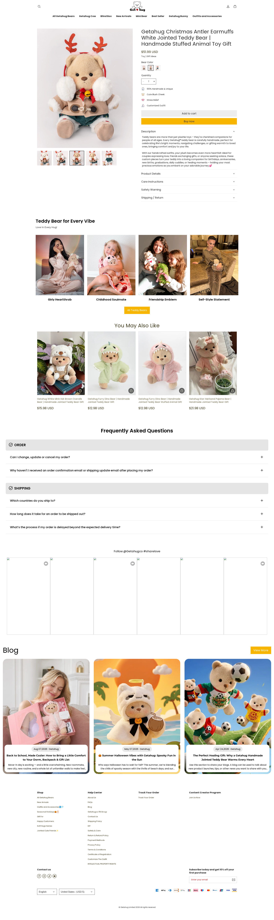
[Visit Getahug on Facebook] (39, 877)
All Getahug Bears (45, 797)
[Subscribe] (233, 879)
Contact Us (93, 816)
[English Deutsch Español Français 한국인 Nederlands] (47, 892)
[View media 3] (76, 158)
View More (260, 650)
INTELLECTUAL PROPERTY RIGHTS (102, 864)
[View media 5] (109, 158)
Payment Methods (96, 840)
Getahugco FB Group (97, 812)
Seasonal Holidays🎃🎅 (48, 812)
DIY (89, 826)
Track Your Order (146, 797)
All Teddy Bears (137, 310)
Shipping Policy (95, 821)
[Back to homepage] (137, 6)
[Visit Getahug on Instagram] (44, 877)
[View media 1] (44, 158)
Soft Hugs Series (44, 826)
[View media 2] (60, 158)
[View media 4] (93, 158)
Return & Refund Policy (98, 835)
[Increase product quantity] (154, 82)
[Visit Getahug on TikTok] (49, 877)
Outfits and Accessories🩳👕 (50, 807)
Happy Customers (45, 821)
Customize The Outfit (97, 859)
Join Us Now (194, 797)
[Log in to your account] (228, 7)
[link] (63, 16)
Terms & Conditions (97, 849)
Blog (90, 807)
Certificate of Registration (99, 854)
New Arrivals (43, 802)
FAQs (90, 802)
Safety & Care (94, 830)
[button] (39, 7)
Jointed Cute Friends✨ (47, 830)
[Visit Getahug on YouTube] (55, 877)
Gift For (40, 816)
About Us (92, 797)
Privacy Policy (94, 845)
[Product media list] (85, 88)
